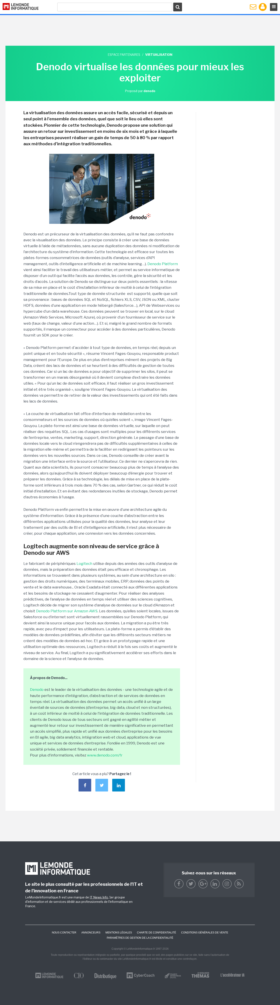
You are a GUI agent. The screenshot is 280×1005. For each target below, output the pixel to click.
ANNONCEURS (90, 932)
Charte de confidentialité (156, 932)
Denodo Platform (162, 264)
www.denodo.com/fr (104, 755)
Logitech (84, 563)
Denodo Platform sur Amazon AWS (67, 611)
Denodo (37, 689)
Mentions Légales (118, 932)
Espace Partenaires (124, 54)
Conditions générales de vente (204, 932)
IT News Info (99, 897)
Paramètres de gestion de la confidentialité (140, 937)
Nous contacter (64, 932)
